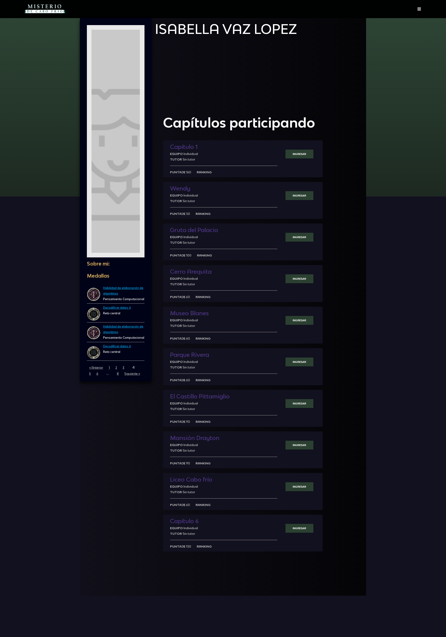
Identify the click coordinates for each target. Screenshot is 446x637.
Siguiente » (132, 373)
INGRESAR (299, 154)
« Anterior (96, 367)
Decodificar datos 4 (117, 307)
